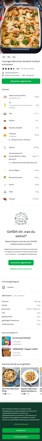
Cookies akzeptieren (21, 437)
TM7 (3, 57)
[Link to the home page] (21, 4)
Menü (4, 5)
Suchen (38, 5)
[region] (21, 421)
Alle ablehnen (21, 430)
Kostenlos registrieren (21, 81)
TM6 (9, 57)
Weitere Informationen (21, 269)
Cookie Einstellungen (21, 424)
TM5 (13, 57)
